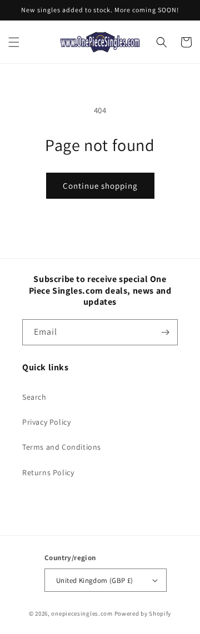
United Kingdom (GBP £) (94, 580)
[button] (14, 42)
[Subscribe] (165, 332)
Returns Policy (48, 472)
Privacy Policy (46, 422)
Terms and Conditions (61, 447)
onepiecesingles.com (81, 613)
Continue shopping (100, 185)
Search (34, 397)
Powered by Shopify (143, 613)
